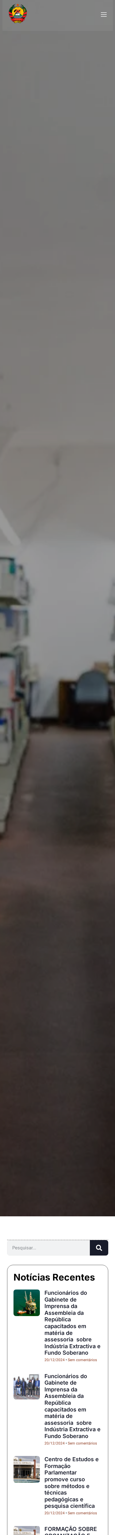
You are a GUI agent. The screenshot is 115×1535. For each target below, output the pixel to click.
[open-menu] (103, 15)
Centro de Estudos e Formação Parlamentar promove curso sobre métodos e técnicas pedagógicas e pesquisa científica (71, 1482)
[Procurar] (99, 1248)
